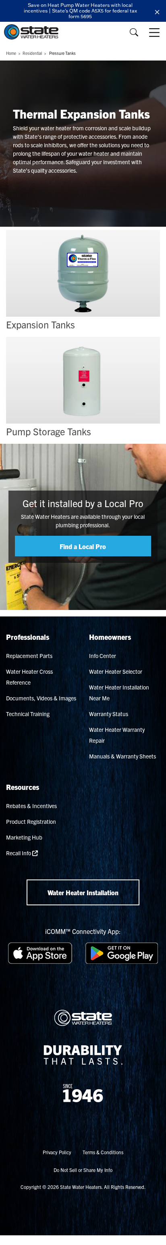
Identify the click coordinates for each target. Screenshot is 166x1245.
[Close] (157, 11)
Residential (32, 53)
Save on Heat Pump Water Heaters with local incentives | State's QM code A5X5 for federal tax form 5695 (80, 10)
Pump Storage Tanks (48, 431)
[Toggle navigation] (155, 32)
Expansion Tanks (40, 324)
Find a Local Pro (83, 546)
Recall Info (19, 852)
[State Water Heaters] (33, 32)
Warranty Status (108, 713)
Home (11, 53)
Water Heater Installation (83, 892)
